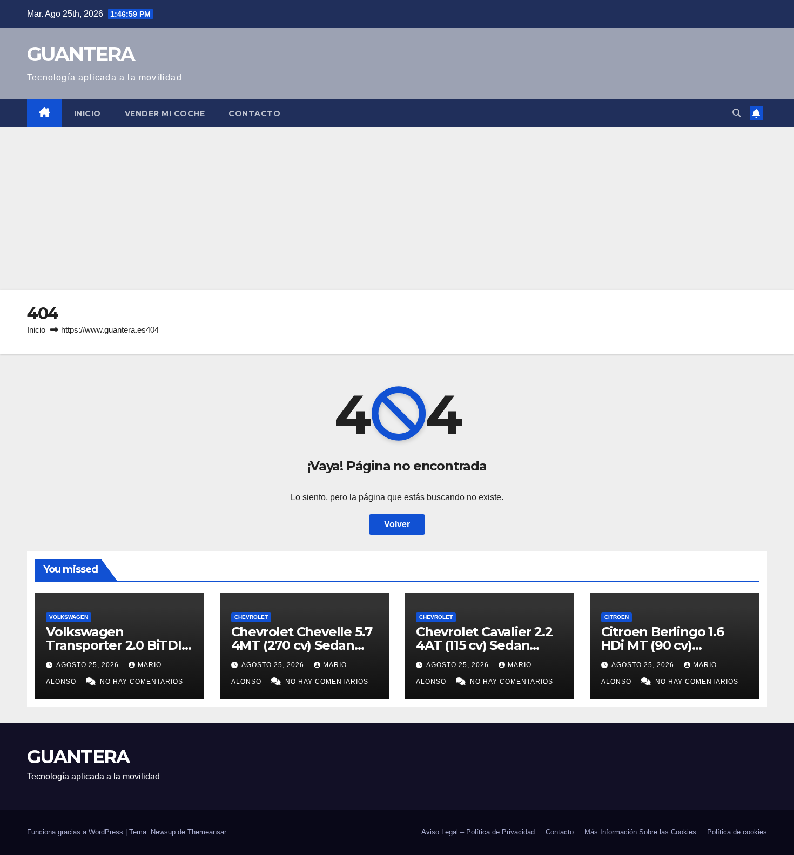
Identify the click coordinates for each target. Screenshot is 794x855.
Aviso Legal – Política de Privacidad (478, 832)
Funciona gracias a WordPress (76, 832)
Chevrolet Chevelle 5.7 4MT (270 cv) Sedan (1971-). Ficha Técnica (302, 645)
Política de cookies (737, 832)
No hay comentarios (141, 681)
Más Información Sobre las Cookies (640, 832)
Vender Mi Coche (165, 113)
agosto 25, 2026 (88, 665)
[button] (736, 113)
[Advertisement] (397, 208)
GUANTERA (80, 54)
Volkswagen (68, 617)
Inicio (87, 113)
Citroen (616, 617)
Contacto (254, 113)
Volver (397, 524)
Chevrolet (251, 617)
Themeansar (206, 832)
